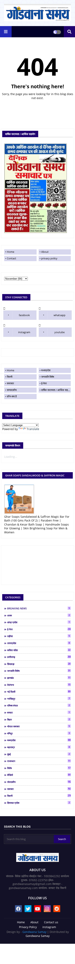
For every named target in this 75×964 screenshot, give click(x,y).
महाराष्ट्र (38, 747)
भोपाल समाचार (38, 726)
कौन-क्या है (12, 396)
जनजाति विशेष (47, 376)
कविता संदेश (38, 650)
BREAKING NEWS (38, 608)
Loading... (10, 457)
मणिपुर (38, 733)
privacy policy (49, 258)
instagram (24, 332)
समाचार (10, 383)
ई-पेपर (44, 383)
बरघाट (38, 712)
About (45, 252)
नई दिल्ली (38, 691)
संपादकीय (39, 782)
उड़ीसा (38, 636)
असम (38, 615)
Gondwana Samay (34, 932)
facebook (24, 315)
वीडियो (38, 775)
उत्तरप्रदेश (38, 643)
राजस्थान (38, 761)
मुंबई (38, 754)
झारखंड (38, 678)
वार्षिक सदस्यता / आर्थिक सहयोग (56, 390)
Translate (33, 429)
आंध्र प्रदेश (38, 622)
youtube (59, 332)
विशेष (38, 768)
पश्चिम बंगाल (38, 705)
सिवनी (9, 376)
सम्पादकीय (12, 390)
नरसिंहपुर (38, 698)
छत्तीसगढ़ (39, 657)
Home (40, 106)
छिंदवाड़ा (38, 664)
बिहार (38, 719)
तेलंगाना (38, 685)
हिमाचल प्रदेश (38, 803)
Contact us (51, 922)
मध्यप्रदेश (45, 370)
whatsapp (59, 315)
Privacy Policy (28, 927)
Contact (11, 258)
